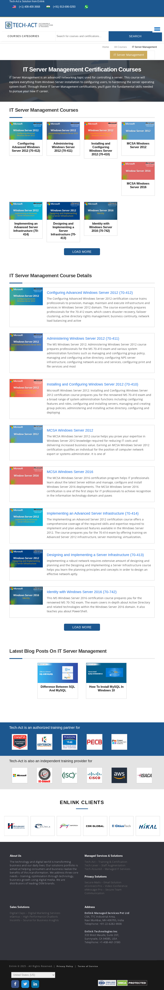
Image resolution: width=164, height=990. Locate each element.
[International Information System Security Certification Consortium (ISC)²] (69, 776)
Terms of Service (88, 966)
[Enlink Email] (150, 13)
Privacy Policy (65, 966)
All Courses (120, 47)
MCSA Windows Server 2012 (70, 430)
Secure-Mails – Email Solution (103, 882)
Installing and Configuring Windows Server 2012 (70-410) (92, 384)
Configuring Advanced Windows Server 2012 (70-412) (90, 293)
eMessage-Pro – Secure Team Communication (103, 891)
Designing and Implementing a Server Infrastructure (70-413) (95, 555)
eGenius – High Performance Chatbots (34, 916)
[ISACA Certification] (144, 776)
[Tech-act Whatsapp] (86, 6)
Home (105, 47)
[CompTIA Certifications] (20, 743)
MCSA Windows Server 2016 (70, 472)
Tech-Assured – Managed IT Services (107, 869)
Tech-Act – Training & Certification (106, 861)
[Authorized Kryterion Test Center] (44, 743)
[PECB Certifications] (94, 743)
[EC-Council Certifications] (44, 776)
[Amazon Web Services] (119, 776)
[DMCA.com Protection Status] (132, 983)
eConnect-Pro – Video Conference (106, 886)
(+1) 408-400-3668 (29, 6)
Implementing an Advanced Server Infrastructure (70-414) (93, 513)
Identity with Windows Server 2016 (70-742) (82, 592)
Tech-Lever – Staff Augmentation (105, 865)
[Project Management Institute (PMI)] (119, 743)
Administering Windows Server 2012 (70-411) (83, 338)
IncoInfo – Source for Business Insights (34, 920)
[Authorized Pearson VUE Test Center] (69, 743)
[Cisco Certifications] (94, 776)
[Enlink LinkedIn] (142, 13)
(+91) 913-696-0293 (64, 6)
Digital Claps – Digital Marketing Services (35, 913)
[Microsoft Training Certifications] (20, 776)
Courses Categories (23, 36)
